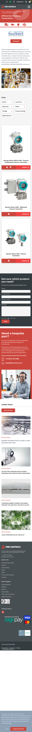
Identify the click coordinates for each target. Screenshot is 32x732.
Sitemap (18, 648)
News (3, 572)
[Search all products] (26, 2)
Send (5, 321)
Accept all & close (18, 729)
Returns (3, 589)
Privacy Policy (4, 648)
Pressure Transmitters (20, 11)
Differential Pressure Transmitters (10, 12)
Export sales (5, 592)
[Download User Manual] (10, 167)
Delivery (3, 587)
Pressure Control (10, 11)
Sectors (3, 565)
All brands (16, 41)
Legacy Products (6, 596)
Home (2, 11)
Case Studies (5, 567)
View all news (8, 410)
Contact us (20, 1)
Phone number (6, 299)
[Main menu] (29, 6)
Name (3, 288)
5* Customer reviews (7, 575)
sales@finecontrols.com (13, 363)
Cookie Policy (12, 648)
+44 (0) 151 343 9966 (12, 359)
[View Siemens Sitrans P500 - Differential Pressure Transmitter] (16, 189)
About (3, 570)
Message (4, 304)
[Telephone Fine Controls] (14, 2)
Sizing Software (6, 584)
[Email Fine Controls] (7, 2)
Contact (3, 577)
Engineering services (7, 563)
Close (7, 729)
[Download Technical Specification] (7, 167)
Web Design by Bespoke (8, 649)
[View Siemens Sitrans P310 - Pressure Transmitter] (16, 236)
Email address (5, 294)
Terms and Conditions (8, 594)
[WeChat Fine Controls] (10, 2)
